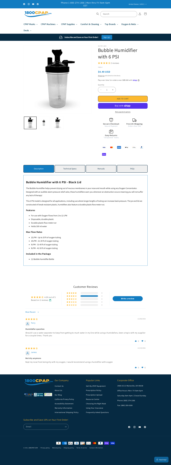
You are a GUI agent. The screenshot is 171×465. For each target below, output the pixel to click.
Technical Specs (69, 168)
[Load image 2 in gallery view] (44, 123)
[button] (97, 14)
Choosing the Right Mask (96, 403)
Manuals (101, 168)
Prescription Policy (93, 390)
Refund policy (56, 448)
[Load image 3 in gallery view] (57, 123)
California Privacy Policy (64, 399)
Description (39, 168)
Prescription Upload (94, 395)
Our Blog (58, 395)
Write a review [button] (127, 298)
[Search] (134, 14)
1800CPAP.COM (33, 448)
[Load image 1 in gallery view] (30, 123)
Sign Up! (107, 37)
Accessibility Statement (64, 403)
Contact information (96, 448)
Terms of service (81, 448)
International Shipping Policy (66, 412)
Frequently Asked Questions (97, 412)
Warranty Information (63, 408)
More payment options (123, 112)
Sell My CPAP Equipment (96, 386)
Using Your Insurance (94, 408)
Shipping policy (69, 448)
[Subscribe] (65, 427)
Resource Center (92, 399)
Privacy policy (45, 448)
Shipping (101, 76)
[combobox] (119, 14)
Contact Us (59, 386)
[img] (31, 319)
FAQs (132, 168)
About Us (58, 390)
